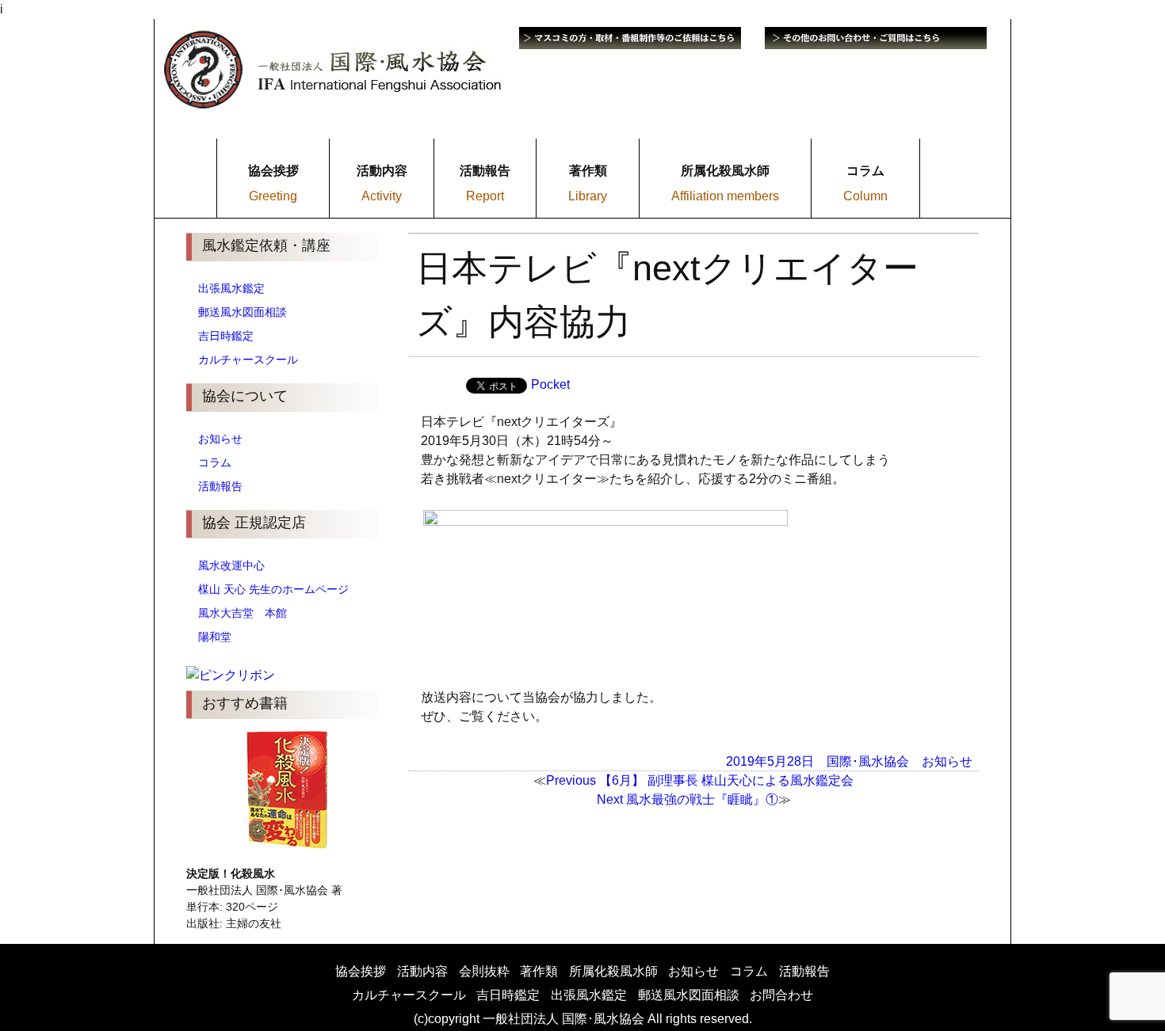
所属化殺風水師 (613, 971)
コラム (214, 462)
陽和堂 (214, 636)
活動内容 (422, 971)
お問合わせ (781, 995)
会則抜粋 (484, 971)
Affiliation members (725, 196)
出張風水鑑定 (231, 288)
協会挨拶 (360, 971)
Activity (381, 196)
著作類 (539, 971)
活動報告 (220, 486)
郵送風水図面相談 (242, 312)
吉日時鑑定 (226, 335)
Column (865, 196)
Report (485, 196)
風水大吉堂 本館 (242, 613)
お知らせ (220, 438)
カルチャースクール (248, 359)
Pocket (550, 384)
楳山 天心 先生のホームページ (273, 589)
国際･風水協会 (868, 760)
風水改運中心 (231, 565)
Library (587, 196)
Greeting (273, 196)
